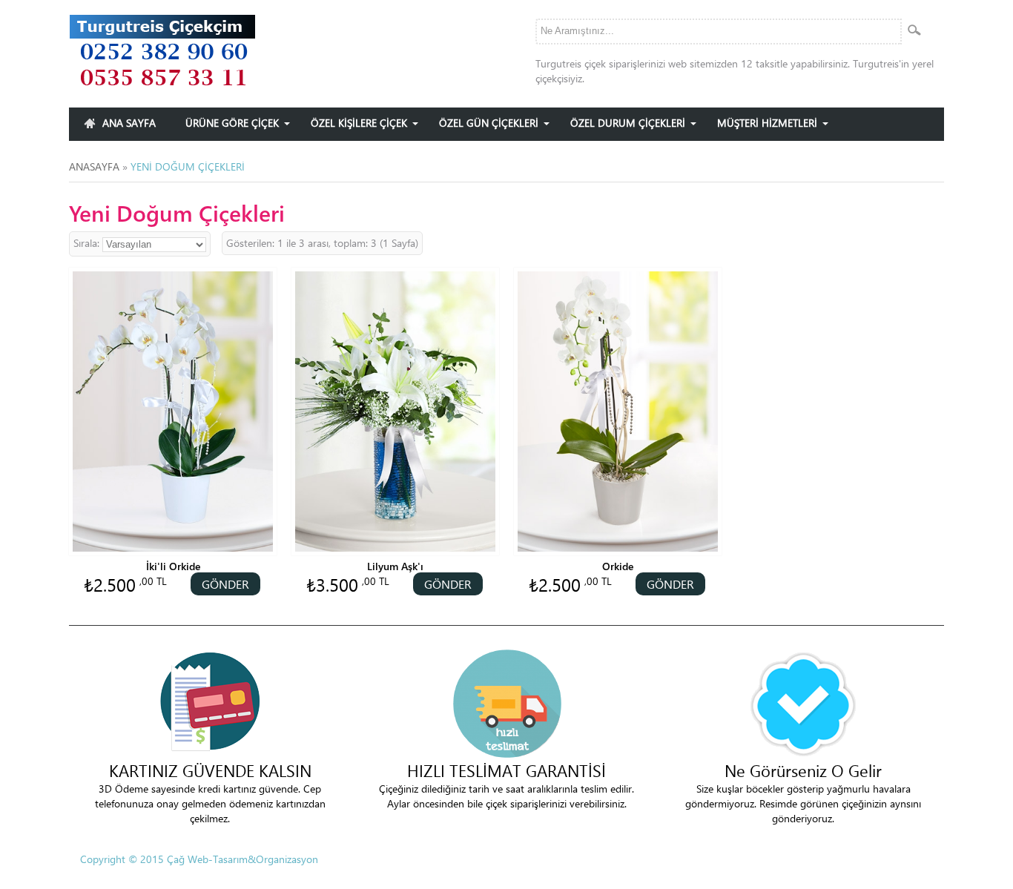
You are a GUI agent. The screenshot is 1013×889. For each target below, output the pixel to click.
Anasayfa (94, 166)
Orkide (617, 566)
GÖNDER (225, 584)
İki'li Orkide (173, 566)
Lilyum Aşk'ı (395, 566)
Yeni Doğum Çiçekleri (188, 166)
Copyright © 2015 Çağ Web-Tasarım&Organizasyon (199, 859)
